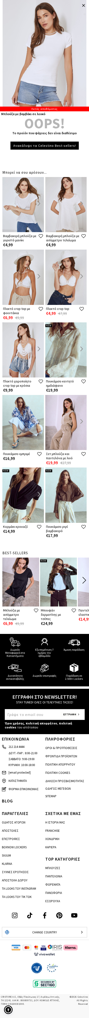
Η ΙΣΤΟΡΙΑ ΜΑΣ (55, 822)
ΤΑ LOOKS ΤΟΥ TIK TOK (17, 897)
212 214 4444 (16, 747)
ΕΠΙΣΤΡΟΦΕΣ (11, 839)
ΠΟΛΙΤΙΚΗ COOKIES (57, 773)
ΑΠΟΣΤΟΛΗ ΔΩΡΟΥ (15, 880)
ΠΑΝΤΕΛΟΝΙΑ (53, 876)
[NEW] (66, 376)
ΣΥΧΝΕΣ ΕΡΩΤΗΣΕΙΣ (15, 872)
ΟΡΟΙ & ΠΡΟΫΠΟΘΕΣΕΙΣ (61, 748)
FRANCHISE (52, 831)
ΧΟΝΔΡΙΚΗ (52, 839)
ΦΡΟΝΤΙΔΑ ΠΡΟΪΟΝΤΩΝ (61, 756)
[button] (8, 1009)
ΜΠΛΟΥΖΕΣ (52, 868)
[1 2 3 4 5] (44, 55)
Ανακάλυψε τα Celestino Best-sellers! (44, 145)
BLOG (7, 801)
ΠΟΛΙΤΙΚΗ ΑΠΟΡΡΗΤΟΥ (60, 764)
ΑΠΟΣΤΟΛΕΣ (10, 831)
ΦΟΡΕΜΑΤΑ (52, 885)
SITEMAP (50, 796)
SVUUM (6, 855)
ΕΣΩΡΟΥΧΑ (52, 901)
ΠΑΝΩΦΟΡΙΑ (53, 893)
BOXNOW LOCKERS (14, 847)
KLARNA (7, 864)
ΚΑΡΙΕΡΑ (50, 847)
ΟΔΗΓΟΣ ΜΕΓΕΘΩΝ (58, 789)
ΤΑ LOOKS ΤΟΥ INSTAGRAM (19, 889)
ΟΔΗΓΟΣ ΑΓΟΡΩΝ (13, 822)
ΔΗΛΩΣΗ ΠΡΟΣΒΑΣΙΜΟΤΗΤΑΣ (64, 781)
